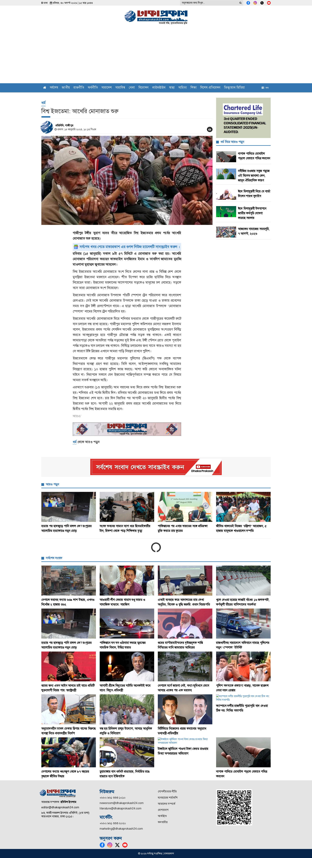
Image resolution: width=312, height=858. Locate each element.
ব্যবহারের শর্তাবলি (167, 797)
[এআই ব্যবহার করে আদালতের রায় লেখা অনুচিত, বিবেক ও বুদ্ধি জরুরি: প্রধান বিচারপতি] (185, 581)
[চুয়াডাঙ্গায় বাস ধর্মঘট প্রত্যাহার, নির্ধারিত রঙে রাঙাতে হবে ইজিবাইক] (127, 752)
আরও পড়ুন (52, 484)
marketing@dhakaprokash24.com (121, 829)
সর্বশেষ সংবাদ (54, 558)
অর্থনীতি (93, 88)
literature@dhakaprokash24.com (120, 808)
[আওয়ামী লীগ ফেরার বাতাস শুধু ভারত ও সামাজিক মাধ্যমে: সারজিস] (127, 581)
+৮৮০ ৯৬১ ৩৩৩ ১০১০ (112, 797)
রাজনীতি (78, 88)
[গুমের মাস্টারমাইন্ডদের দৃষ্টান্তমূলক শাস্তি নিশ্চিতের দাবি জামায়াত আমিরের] (185, 624)
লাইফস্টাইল (159, 88)
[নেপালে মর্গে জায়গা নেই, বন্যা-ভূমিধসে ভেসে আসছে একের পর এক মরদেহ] (185, 667)
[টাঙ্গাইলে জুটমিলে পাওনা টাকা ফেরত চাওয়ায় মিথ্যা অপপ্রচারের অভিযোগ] (185, 741)
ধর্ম (43, 102)
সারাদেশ (106, 88)
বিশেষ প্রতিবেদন (210, 88)
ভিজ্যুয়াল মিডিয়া (234, 88)
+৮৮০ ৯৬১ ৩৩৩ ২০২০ (113, 823)
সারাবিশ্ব (120, 88)
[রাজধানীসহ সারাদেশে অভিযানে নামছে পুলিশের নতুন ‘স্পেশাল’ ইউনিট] (243, 624)
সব (266, 87)
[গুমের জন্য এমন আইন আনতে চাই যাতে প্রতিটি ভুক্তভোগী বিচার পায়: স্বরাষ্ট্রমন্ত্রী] (68, 667)
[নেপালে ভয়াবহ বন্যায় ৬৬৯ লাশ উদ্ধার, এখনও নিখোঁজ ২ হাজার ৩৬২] (68, 581)
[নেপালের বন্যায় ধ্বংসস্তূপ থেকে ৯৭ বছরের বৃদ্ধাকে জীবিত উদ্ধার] (68, 752)
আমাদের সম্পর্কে (166, 804)
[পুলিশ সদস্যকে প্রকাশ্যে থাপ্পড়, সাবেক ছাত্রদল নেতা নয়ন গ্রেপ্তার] (243, 667)
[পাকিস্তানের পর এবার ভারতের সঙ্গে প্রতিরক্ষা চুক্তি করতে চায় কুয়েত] (185, 507)
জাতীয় (66, 88)
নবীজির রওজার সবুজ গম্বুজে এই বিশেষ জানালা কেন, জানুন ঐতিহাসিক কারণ (254, 175)
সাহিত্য (182, 88)
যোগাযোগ (163, 810)
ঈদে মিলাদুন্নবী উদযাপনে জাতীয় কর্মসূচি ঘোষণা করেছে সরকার (252, 213)
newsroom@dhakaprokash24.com (122, 803)
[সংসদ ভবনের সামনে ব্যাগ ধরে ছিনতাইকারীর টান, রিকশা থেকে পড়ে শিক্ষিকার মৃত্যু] (127, 507)
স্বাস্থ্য (172, 88)
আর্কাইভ (162, 816)
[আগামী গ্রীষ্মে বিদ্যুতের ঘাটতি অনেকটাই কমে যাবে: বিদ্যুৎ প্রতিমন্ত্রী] (127, 667)
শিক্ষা (193, 88)
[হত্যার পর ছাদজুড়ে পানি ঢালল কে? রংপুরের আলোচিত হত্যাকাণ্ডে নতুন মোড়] (68, 507)
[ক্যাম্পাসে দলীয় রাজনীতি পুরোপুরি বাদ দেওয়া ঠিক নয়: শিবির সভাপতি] (243, 698)
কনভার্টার (163, 822)
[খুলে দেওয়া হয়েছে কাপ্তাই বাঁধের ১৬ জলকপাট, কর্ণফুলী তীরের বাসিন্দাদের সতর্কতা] (243, 581)
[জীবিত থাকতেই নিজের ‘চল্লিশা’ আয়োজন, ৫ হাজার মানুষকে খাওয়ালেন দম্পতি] (243, 507)
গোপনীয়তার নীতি (167, 791)
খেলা (132, 88)
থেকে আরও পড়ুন (86, 442)
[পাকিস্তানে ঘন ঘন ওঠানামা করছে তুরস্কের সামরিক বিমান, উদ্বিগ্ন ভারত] (127, 624)
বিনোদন (143, 88)
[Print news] (210, 129)
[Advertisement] (156, 56)
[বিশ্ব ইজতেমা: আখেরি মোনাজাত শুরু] (127, 180)
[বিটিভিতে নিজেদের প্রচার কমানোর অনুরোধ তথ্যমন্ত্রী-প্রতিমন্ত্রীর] (185, 709)
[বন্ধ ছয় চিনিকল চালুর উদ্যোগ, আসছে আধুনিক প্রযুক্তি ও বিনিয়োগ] (127, 709)
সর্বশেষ (54, 88)
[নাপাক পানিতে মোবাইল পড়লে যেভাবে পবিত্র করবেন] (243, 752)
